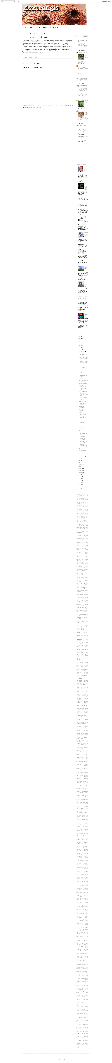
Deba (87, 692)
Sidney (81, 979)
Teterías (82, 1001)
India (77, 794)
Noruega (86, 884)
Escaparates (85, 720)
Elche (81, 716)
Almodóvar (78, 552)
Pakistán (78, 896)
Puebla (78, 930)
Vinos (87, 1037)
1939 (87, 510)
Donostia (82, 708)
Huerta (82, 787)
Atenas (82, 572)
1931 (82, 509)
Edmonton (86, 712)
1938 (85, 510)
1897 (81, 503)
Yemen (85, 1041)
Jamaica (77, 802)
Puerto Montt (82, 932)
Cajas (87, 610)
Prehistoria (79, 928)
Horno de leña (80, 782)
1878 (83, 502)
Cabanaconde (78, 604)
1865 (85, 501)
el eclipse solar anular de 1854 (86, 186)
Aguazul (86, 539)
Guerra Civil (84, 768)
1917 (83, 506)
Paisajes (86, 895)
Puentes (86, 930)
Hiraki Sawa (79, 776)
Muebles (86, 868)
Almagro (86, 549)
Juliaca (77, 812)
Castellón (78, 628)
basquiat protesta (83, 383)
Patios (77, 908)
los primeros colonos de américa (82, 427)
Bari (84, 581)
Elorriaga (86, 716)
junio (80, 462)
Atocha (78, 573)
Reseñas (79, 946)
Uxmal (77, 1019)
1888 (79, 503)
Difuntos (78, 702)
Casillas (86, 626)
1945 (83, 512)
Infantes (86, 794)
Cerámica (78, 632)
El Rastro (85, 715)
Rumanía (78, 956)
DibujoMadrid (79, 698)
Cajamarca (84, 610)
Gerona (83, 757)
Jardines (86, 803)
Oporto (84, 889)
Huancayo (86, 784)
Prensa (85, 927)
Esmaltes (78, 727)
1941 (77, 512)
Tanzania (86, 995)
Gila (77, 758)
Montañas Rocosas (82, 864)
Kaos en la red (82, 125)
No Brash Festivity (83, 136)
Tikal (79, 1005)
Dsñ (82, 709)
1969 (79, 517)
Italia (83, 800)
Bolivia (81, 594)
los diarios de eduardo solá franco (83, 418)
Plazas (77, 919)
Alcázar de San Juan (82, 545)
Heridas (86, 773)
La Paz (81, 815)
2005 (87, 525)
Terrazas (85, 999)
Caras (82, 624)
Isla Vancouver (84, 799)
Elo (83, 716)
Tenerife (78, 999)
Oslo (80, 892)
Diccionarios (79, 701)
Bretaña (78, 597)
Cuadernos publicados (82, 684)
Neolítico (78, 878)
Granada (81, 761)
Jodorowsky (86, 809)
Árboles (78, 560)
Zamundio (81, 1044)
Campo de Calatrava (82, 620)
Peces (82, 907)
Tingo (82, 1005)
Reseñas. (86, 946)
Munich (86, 870)
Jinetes (82, 809)
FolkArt (78, 747)
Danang (82, 691)
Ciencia (86, 649)
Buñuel (78, 601)
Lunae (81, 832)
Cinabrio (83, 651)
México (81, 855)
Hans (84, 771)
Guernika (78, 768)
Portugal (86, 923)
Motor (82, 868)
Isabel (85, 798)
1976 (82, 519)
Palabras (82, 897)
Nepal (82, 878)
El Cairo (85, 714)
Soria (80, 988)
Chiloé (86, 645)
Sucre (83, 988)
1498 (87, 494)
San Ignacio (82, 963)
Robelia (86, 950)
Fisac (83, 746)
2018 (79, 349)
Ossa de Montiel (84, 892)
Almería (86, 551)
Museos (86, 871)
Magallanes (85, 836)
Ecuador (78, 711)
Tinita (84, 1005)
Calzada (78, 613)
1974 (77, 519)
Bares (86, 580)
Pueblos (82, 930)
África (86, 536)
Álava (81, 541)
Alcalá (86, 544)
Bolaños (86, 593)
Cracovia (78, 669)
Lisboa (78, 830)
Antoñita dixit (79, 559)
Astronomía (78, 570)
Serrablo (86, 976)
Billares (78, 591)
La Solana (84, 815)
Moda (87, 860)
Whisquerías (85, 1040)
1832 (77, 499)
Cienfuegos (78, 651)
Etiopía (82, 733)
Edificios (86, 711)
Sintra (85, 984)
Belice (83, 586)
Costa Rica (86, 668)
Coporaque (78, 665)
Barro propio (84, 583)
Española (82, 729)
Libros (86, 828)
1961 (85, 514)
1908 (81, 505)
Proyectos (78, 929)
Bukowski (86, 600)
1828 (87, 498)
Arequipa (83, 562)
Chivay (86, 646)
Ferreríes (82, 743)
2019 (79, 347)
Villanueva (86, 1036)
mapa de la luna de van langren (83, 368)
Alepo (83, 546)
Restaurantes (79, 948)
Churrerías (78, 649)
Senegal (78, 976)
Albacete (86, 541)
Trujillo (81, 1013)
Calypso (86, 611)
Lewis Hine (86, 825)
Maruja (86, 845)
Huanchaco (78, 785)
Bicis (77, 590)
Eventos (78, 734)
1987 (80, 521)
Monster (86, 863)
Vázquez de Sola (83, 1025)
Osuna (77, 893)
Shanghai (86, 978)
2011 (79, 486)
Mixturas (82, 860)
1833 (79, 499)
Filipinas (78, 746)
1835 (83, 499)
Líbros (77, 829)
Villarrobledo (78, 1037)
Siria (87, 984)
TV (79, 1016)
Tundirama (78, 1014)
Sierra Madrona (79, 982)
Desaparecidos (85, 695)
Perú (87, 910)
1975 (80, 519)
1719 (77, 496)
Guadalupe (78, 764)
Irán (87, 796)
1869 (79, 502)
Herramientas (79, 775)
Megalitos (78, 849)
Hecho (81, 772)
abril (80, 466)
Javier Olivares (83, 805)
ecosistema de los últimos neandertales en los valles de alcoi (83, 300)
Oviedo (85, 893)
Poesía (81, 920)
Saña (80, 975)
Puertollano (82, 933)
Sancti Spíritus (79, 968)
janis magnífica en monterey (83, 404)
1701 (87, 495)
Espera (86, 729)
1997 (77, 524)
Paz (80, 907)
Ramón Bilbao (79, 939)
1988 (82, 521)
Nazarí (86, 877)
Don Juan (82, 706)
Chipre (82, 646)
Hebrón (77, 772)
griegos (80, 430)
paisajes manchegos (82, 385)
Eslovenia (86, 726)
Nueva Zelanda (85, 885)
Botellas (78, 595)
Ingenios (78, 795)
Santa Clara (78, 970)
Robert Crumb (80, 952)
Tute (77, 1016)
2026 (79, 334)
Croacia (77, 670)
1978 (87, 519)
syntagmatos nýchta (82, 410)
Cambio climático (84, 613)
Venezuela (78, 1030)
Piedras (78, 913)
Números (78, 886)
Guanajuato (85, 765)
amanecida (81, 399)
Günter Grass (85, 769)
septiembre (82, 457)
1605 (83, 495)
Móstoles (82, 867)
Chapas (78, 642)
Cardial (86, 624)
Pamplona (78, 901)
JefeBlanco (32, 57)
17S (79, 498)
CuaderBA (78, 672)
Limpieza (86, 829)
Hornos (86, 782)
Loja (87, 830)
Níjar (80, 881)
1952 (79, 513)
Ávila (77, 574)
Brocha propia (80, 599)
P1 (87, 893)
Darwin (84, 692)
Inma (82, 795)
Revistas (78, 950)
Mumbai (83, 870)
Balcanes (86, 576)
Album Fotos (80, 544)
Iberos (84, 788)
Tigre (77, 1005)
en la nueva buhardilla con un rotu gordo (83, 445)
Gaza (81, 755)
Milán (79, 857)
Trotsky (77, 1013)
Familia (78, 740)
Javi (79, 805)
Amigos (86, 553)
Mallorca (78, 839)
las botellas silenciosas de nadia (83, 375)
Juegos (81, 811)
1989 (85, 521)
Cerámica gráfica (79, 635)
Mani (87, 839)
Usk (87, 1017)
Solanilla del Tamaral (82, 986)
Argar (87, 562)
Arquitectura (79, 566)
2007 (81, 527)
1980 (79, 520)
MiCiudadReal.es (82, 78)
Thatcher (82, 1002)
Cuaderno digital (84, 676)
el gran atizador (86, 168)
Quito (87, 936)
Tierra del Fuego (84, 1003)
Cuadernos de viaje (82, 683)
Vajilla (81, 1020)
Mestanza (85, 853)
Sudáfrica (86, 988)
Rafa (84, 937)
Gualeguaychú (79, 765)
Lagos (87, 816)
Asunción (78, 572)
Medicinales (85, 847)
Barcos (78, 580)
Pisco (82, 915)
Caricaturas (78, 625)
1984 (85, 520)
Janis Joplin (82, 802)
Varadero (78, 1025)
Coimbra (86, 655)
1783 (83, 496)
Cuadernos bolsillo (82, 681)
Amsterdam (78, 555)
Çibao (83, 649)
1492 (79, 494)
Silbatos (86, 982)
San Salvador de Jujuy (83, 967)
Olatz (77, 889)
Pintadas (86, 913)
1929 (77, 509)
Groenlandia (85, 762)
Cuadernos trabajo (82, 687)
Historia (86, 776)
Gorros (82, 760)
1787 (87, 496)
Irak (85, 796)
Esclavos (78, 722)
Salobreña (78, 960)
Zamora (77, 1044)
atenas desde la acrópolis (82, 438)
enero (80, 472)
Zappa (87, 1044)
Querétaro (85, 935)
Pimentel (82, 913)
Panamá (86, 901)
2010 (77, 528)
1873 (81, 502)
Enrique (86, 718)
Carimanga (86, 625)
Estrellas (78, 733)
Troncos (86, 1012)
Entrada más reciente (28, 105)
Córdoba (83, 665)
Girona (80, 758)
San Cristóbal (83, 961)
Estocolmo (86, 731)
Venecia (86, 1028)
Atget (87, 572)
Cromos (86, 671)
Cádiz (87, 608)
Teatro (36, 57)
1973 (87, 517)
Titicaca (86, 1005)
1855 (81, 501)
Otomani (81, 893)
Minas (82, 857)
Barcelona (86, 578)
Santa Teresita (85, 971)
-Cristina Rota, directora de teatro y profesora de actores (33, 52)
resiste (80, 412)
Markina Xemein (85, 843)
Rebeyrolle (78, 940)
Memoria (86, 849)
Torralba (86, 1007)
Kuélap (86, 812)
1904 (87, 503)
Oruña (77, 892)
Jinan (80, 809)
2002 (77, 525)
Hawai (87, 771)
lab (87, 815)
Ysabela (82, 1043)
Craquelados (82, 669)
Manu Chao (85, 841)
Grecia (78, 762)
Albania (78, 542)
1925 (83, 508)
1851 (77, 501)
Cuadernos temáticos (82, 685)
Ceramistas (79, 639)
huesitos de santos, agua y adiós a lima (86, 235)
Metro (77, 854)
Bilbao (86, 590)
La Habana (83, 813)
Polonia (86, 920)
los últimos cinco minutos (83, 389)
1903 (85, 503)
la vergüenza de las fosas (83, 380)
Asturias (83, 570)
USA (85, 1017)
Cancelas (82, 621)
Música (78, 873)
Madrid (85, 835)
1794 (77, 498)
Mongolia (86, 861)
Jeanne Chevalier (82, 806)
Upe (85, 1016)
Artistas (83, 567)
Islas (77, 800)
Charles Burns (84, 642)
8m (80, 531)
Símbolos (82, 984)
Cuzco (77, 690)
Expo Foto (79, 738)
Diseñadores (85, 704)
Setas (77, 978)
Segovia (83, 975)
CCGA (87, 629)
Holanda (86, 778)
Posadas (82, 924)
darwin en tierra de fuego (86, 284)
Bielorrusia (82, 590)
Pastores (81, 906)
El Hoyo (81, 715)
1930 (80, 509)
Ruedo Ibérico (85, 954)
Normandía (85, 882)
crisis (29, 57)
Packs (81, 895)
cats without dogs (83, 100)
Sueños (78, 991)
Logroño (84, 830)
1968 (77, 517)
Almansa (78, 551)
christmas (82, 648)
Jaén (87, 800)
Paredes (86, 905)
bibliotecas (85, 588)
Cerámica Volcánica (82, 638)
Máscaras (78, 846)
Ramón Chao (85, 939)
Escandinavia (79, 720)
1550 (79, 495)
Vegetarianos (85, 1027)
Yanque (81, 1041)
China (77, 646)
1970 (79, 488)
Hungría (78, 788)
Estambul (78, 731)
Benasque (78, 587)
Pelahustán (86, 907)
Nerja (84, 878)
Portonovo (81, 923)
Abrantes (78, 532)
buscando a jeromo (81, 407)
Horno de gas (85, 781)
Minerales (86, 857)
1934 (87, 509)
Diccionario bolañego (82, 699)
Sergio (84, 976)
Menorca (78, 850)
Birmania (86, 591)
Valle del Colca (80, 1023)
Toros (82, 1007)
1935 (77, 510)
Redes (82, 941)
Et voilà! (86, 102)
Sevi (80, 978)
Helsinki (82, 773)
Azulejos (86, 574)
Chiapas (86, 643)
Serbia (81, 976)
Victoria (83, 1033)
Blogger (64, 1059)
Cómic (77, 662)
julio (80, 460)
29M (77, 531)
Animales (84, 557)
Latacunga (86, 823)
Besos (81, 588)
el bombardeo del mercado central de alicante (83, 363)
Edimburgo (78, 712)
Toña (82, 1006)
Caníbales (78, 622)
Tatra (77, 996)
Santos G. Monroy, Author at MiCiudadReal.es (83, 87)
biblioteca (81, 420)
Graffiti (86, 760)
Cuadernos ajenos (82, 680)
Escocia (82, 722)
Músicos (86, 873)
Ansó (87, 557)
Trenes (78, 1012)
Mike (77, 857)
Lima (81, 829)
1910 (83, 505)
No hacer (86, 881)
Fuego (87, 751)
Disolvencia (80, 69)
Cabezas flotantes (82, 606)
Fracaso (86, 748)
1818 (83, 498)
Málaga (81, 838)
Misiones (83, 859)
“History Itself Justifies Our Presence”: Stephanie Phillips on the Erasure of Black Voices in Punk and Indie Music (83, 46)
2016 (79, 476)
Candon (86, 621)
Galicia (82, 754)
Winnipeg (78, 1041)
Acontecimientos (80, 534)
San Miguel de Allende (81, 965)
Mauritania (78, 847)
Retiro (86, 948)
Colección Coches (82, 658)
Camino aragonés (80, 614)
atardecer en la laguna (82, 371)
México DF (85, 855)
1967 (87, 516)
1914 (77, 506)
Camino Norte (84, 617)
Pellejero (80, 909)
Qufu (77, 936)
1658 (85, 495)
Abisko (87, 531)
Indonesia (82, 794)
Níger (77, 881)
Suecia (86, 989)
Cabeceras (85, 604)
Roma (86, 953)
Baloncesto (78, 577)
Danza (81, 692)
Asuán (87, 570)
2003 (80, 525)
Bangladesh (78, 578)
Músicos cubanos (80, 874)
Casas (82, 626)
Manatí (83, 839)
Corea (87, 665)
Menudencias (78, 852)
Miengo (86, 856)
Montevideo (79, 865)
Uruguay (81, 1017)
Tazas (80, 996)
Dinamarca (85, 702)
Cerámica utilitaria (84, 636)
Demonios (78, 694)
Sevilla (82, 978)
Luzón (86, 832)
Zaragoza (78, 1046)
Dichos (86, 701)
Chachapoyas (85, 640)
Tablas (87, 994)
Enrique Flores (82, 719)
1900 (83, 503)
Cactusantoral (82, 608)
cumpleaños (85, 688)
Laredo (80, 820)
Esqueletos (86, 730)
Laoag (87, 819)
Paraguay (82, 905)
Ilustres (77, 792)
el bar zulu (85, 249)
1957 (87, 513)
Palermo (86, 898)
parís (77, 906)
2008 (84, 527)
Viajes (78, 1033)
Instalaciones (85, 795)
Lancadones (78, 819)
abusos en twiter (83, 397)
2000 (84, 524)
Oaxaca (78, 888)
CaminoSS (78, 618)
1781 (81, 496)
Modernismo (78, 861)
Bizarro (77, 593)
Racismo (78, 937)
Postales (86, 924)
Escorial (86, 722)
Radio (82, 937)
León (83, 825)
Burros (84, 603)
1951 (77, 513)
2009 (87, 527)
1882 (87, 502)
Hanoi (80, 771)
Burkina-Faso (78, 603)
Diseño (78, 705)
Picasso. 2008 (85, 912)
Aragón (86, 559)
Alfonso (77, 548)
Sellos (87, 975)
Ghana (87, 757)
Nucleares (78, 885)
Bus (87, 603)
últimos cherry (82, 414)
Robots (86, 952)
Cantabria (83, 622)
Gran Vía (78, 761)
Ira (83, 796)
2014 (79, 480)
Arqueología (79, 565)
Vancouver (85, 1024)
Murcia (78, 871)
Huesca (86, 787)
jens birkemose (86, 314)
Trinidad (82, 1012)
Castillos (82, 628)
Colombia (78, 661)
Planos (86, 915)
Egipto (77, 714)
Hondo (78, 780)
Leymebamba (78, 826)
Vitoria (87, 1039)
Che (80, 643)
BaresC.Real (79, 581)
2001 (87, 524)
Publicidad (85, 929)
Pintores (78, 915)
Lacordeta (78, 816)
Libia (77, 828)
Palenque (78, 898)
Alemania (78, 546)
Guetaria (78, 769)
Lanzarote (83, 819)
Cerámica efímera (84, 633)
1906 (77, 505)
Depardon (78, 695)
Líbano (83, 826)
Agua (81, 538)
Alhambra (86, 548)
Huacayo (78, 784)
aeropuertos (82, 436)
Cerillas (86, 639)
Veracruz (82, 1031)
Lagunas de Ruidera (82, 818)
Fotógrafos (81, 749)
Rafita (87, 937)
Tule (84, 1013)
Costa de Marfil (79, 668)
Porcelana (86, 921)
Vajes (77, 1020)
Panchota (78, 902)
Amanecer (78, 553)
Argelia (78, 563)
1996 (87, 523)
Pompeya (78, 921)
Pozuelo (82, 925)
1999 (82, 524)
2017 (79, 474)
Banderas (86, 577)
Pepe (84, 910)
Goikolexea (78, 760)
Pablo (77, 895)
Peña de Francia (79, 910)
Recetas (86, 940)
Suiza (81, 991)
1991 (87, 521)
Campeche (86, 618)
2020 (79, 346)
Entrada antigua (69, 105)
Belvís (87, 586)
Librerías (81, 828)
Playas (86, 917)
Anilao (87, 556)
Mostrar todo (85, 143)
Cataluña (82, 629)
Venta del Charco (85, 1030)
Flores (86, 746)
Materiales (85, 846)
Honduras (83, 779)
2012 (79, 484)
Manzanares (85, 842)
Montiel (86, 865)
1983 (83, 520)
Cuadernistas (84, 675)
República (86, 944)
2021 (79, 344)
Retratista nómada (82, 949)
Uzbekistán (86, 1019)
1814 (81, 498)
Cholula (78, 648)
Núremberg (86, 886)
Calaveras (78, 611)
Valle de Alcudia (84, 1021)
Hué (83, 785)
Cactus (77, 608)
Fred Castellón (80, 751)
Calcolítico (82, 611)
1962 (87, 514)
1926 (85, 508)
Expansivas (86, 734)
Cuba (77, 688)
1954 (81, 513)
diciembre (81, 351)
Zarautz (82, 1046)
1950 (87, 512)
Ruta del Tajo (84, 957)
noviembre (81, 453)
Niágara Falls (82, 880)
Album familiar (84, 542)
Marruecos (78, 845)
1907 (79, 505)
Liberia (86, 826)
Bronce (86, 599)
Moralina (78, 867)
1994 (82, 523)
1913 (87, 505)
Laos (77, 820)
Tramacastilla (82, 1009)
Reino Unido (80, 943)
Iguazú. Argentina (80, 789)
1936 (80, 510)
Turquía (86, 1014)
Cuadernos (80, 678)
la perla (80, 366)
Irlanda (78, 798)
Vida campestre (82, 1034)
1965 (82, 516)
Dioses (78, 704)
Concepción (78, 663)
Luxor (84, 832)
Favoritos (79, 741)
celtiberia (78, 631)
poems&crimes (82, 401)
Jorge (77, 811)
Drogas (86, 708)
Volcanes (78, 1040)
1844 (87, 499)
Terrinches (78, 1001)
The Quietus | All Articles (82, 41)
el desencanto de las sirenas (83, 442)
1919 (87, 506)
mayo (80, 464)
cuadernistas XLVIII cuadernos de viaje (83, 358)
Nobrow (77, 882)
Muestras (78, 870)
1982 (81, 520)
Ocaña (81, 888)
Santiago (86, 972)
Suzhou (77, 992)
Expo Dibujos (84, 737)
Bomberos (86, 594)
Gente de (79, 757)
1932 (85, 509)
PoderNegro (82, 919)
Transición (85, 1010)
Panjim (86, 902)
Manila (77, 841)
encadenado (86, 266)
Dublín (86, 709)
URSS (77, 1017)
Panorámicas (79, 903)
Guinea (81, 769)
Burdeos (82, 601)
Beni (87, 587)
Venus (77, 1031)
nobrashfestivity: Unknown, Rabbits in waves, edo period (82, 139)
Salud (84, 960)
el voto (80, 378)
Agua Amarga (85, 538)
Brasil (83, 595)
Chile (82, 645)
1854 (79, 501)
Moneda (82, 861)
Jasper (77, 805)
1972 (85, 517)
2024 (79, 338)
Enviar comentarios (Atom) (35, 107)
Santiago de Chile (80, 974)
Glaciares (83, 758)
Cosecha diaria (84, 666)
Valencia (78, 1021)
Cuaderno (78, 676)
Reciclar (78, 941)
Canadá (78, 621)
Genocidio (85, 755)
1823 (85, 498)
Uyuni (81, 1019)
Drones (78, 709)
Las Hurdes (83, 822)
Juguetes (86, 811)
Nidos (87, 880)
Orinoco (84, 891)
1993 (80, 523)
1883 (77, 503)
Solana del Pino (84, 985)
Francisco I (83, 750)
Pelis (77, 909)
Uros (87, 1016)
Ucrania (82, 1016)
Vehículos (78, 1028)
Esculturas (78, 726)
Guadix (86, 764)
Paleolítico (83, 898)
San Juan (78, 964)
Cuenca (81, 688)
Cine (87, 651)
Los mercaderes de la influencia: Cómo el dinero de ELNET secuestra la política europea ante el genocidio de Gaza (83, 130)
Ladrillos (83, 816)
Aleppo (86, 546)
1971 (83, 517)
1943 (81, 512)
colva (87, 661)
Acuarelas (78, 535)
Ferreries (78, 743)
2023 (79, 340)
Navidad (82, 877)
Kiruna (83, 812)
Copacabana (85, 663)
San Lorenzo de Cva (84, 964)
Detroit (77, 697)
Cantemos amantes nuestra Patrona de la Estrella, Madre (83, 81)
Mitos (77, 860)
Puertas (78, 932)
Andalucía (78, 556)
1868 (77, 502)
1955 (83, 513)
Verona (86, 1031)
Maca (77, 833)
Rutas (77, 959)
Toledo (77, 1006)
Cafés (80, 610)
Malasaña (86, 838)
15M (81, 495)
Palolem (86, 899)
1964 (79, 516)
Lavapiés (78, 825)
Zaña (84, 1044)
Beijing (86, 584)
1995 (85, 523)
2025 (79, 336)
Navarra (77, 877)
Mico (84, 856)
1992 (77, 523)
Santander (78, 972)
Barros (77, 584)
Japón (86, 802)
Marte (83, 845)
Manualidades (79, 842)
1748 (79, 496)
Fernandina (85, 741)
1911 (85, 505)
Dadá (81, 690)
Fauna (87, 740)
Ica (87, 788)
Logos (81, 830)
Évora (82, 734)
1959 (80, 514)
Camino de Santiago (82, 615)
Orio (87, 891)
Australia (83, 573)
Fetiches (82, 744)
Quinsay (82, 936)
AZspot (80, 73)
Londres (78, 832)
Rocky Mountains (80, 953)
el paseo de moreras (81, 423)
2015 (79, 478)
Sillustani (78, 984)
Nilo (83, 881)
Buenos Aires (79, 600)
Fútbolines (78, 753)
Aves (87, 573)
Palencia (86, 896)
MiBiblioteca (79, 856)
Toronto (78, 1007)
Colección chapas (82, 657)
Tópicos (86, 1006)
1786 (85, 496)
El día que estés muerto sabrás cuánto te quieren (83, 67)
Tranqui (78, 1010)
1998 (79, 524)
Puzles (77, 935)
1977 (85, 519)
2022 (79, 342)
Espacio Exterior (84, 727)
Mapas (79, 843)
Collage (86, 659)
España (78, 729)
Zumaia (77, 1047)
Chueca (86, 648)
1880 (85, 502)
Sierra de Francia (85, 981)
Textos (87, 1001)
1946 (85, 512)
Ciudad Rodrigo (84, 654)
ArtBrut (78, 567)
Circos (77, 652)
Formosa (81, 747)
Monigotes (78, 863)
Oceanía (84, 888)
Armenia (86, 563)
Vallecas (86, 1023)
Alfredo (82, 548)
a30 (83, 531)
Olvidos (80, 889)
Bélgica (78, 586)
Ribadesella (82, 950)
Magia (77, 838)
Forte (84, 747)
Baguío (82, 576)
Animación (78, 557)
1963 (77, 516)
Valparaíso (78, 1024)
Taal (82, 992)
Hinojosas (86, 775)
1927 (87, 508)
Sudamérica (79, 989)
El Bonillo (81, 714)
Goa (87, 758)
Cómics (81, 662)
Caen (77, 610)
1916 (81, 506)
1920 (77, 508)
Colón (83, 661)
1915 (79, 506)
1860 (83, 501)
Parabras (78, 905)
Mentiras (86, 850)
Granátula (86, 761)
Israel (80, 800)
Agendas (78, 538)
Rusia (82, 956)
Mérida (78, 853)
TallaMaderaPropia (79, 995)
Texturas (78, 1002)
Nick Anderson (81, 74)
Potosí (77, 925)
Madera (78, 835)
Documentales (84, 705)
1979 (77, 520)
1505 (77, 495)
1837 (85, 499)
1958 (77, 514)
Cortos (77, 666)
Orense (78, 891)
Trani (87, 1009)
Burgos (86, 601)
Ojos (87, 888)
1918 (85, 506)
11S (77, 494)
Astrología (86, 569)
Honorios (80, 781)
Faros (83, 740)
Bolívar (77, 594)
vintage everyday (82, 52)
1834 (81, 499)
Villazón (83, 1037)
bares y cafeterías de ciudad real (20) (83, 433)
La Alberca (78, 813)
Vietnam (86, 1035)
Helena (77, 773)
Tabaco (87, 992)
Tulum (86, 1013)
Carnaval (78, 626)
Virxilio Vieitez (80, 1039)
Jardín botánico (79, 803)
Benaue (83, 587)
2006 (77, 527)
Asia (82, 569)
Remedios (78, 944)
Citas (81, 652)
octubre (81, 455)
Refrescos (86, 941)
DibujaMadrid (85, 697)
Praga (87, 925)
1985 (87, 520)
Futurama (86, 753)
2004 (83, 525)
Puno (87, 933)
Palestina (78, 899)
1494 (84, 494)
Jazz (87, 805)
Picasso (78, 912)
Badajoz (78, 576)
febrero (81, 470)
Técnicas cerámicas (84, 998)
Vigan (77, 1036)
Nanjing (86, 874)
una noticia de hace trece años (82, 203)
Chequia (83, 643)
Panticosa (86, 903)
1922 (79, 508)
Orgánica (81, 891)
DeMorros (86, 694)
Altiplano (86, 552)
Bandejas (82, 577)
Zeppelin (86, 1046)
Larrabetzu (84, 820)
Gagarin (77, 754)
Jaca (85, 800)
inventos (80, 796)
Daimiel (84, 690)
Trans (82, 1010)
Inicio (49, 105)
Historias (78, 778)
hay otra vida (85, 218)
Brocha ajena (84, 597)
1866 (87, 501)
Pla (84, 915)
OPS (87, 889)
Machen (80, 833)
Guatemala (85, 767)
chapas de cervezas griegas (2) (83, 354)
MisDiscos (78, 859)
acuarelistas (82, 536)
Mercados (86, 852)
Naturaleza (85, 875)
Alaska (77, 541)
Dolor (77, 707)
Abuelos (83, 532)
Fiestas (86, 744)
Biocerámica (82, 591)
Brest (87, 595)
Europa (86, 733)
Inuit (77, 796)
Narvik (81, 875)
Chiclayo (78, 645)
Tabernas (78, 994)
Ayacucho (81, 574)
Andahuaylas (85, 555)
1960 (82, 514)
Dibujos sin (85, 698)
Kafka (80, 812)
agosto (81, 458)
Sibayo (77, 979)
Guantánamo (78, 767)
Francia (78, 750)
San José (86, 963)
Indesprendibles (84, 792)
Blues (81, 593)
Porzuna (78, 924)
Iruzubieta (82, 798)
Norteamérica (79, 884)
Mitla (87, 859)
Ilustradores (84, 791)
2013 (79, 482)
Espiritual (78, 730)
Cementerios (85, 631)
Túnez (82, 1014)
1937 (82, 510)
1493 (82, 494)
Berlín (77, 588)
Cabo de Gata (80, 607)
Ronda (81, 954)
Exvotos (86, 738)
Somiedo (78, 988)
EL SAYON (80, 111)
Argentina (82, 563)
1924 (81, 508)
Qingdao (81, 935)
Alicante (78, 549)
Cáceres (86, 607)
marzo (80, 468)
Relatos (86, 943)
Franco (87, 750)
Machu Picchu (85, 833)
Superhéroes (85, 991)
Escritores (78, 723)
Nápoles (78, 875)
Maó (77, 843)
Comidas (86, 662)
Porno (77, 923)
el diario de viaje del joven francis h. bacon (83, 394)
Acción (86, 532)
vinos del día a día (83, 391)
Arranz (87, 566)
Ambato (82, 553)
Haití (77, 771)
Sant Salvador (85, 968)
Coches (78, 655)
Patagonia (85, 906)
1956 (85, 513)
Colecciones (79, 659)
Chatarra (78, 643)
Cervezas (78, 640)
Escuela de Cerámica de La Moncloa (82, 724)
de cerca (81, 448)
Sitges (77, 985)
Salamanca (85, 959)
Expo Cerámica (80, 736)
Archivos (82, 560)
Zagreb (86, 1043)
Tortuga (77, 1009)
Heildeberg (86, 772)
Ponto (82, 921)
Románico (78, 954)
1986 (77, 521)
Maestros (78, 836)
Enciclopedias (79, 718)
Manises (81, 841)
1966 (84, 516)
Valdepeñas (85, 1020)
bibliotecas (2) (82, 450)
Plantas (78, 916)
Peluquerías (85, 909)
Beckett (82, 584)
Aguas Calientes (80, 539)
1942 (79, 512)
